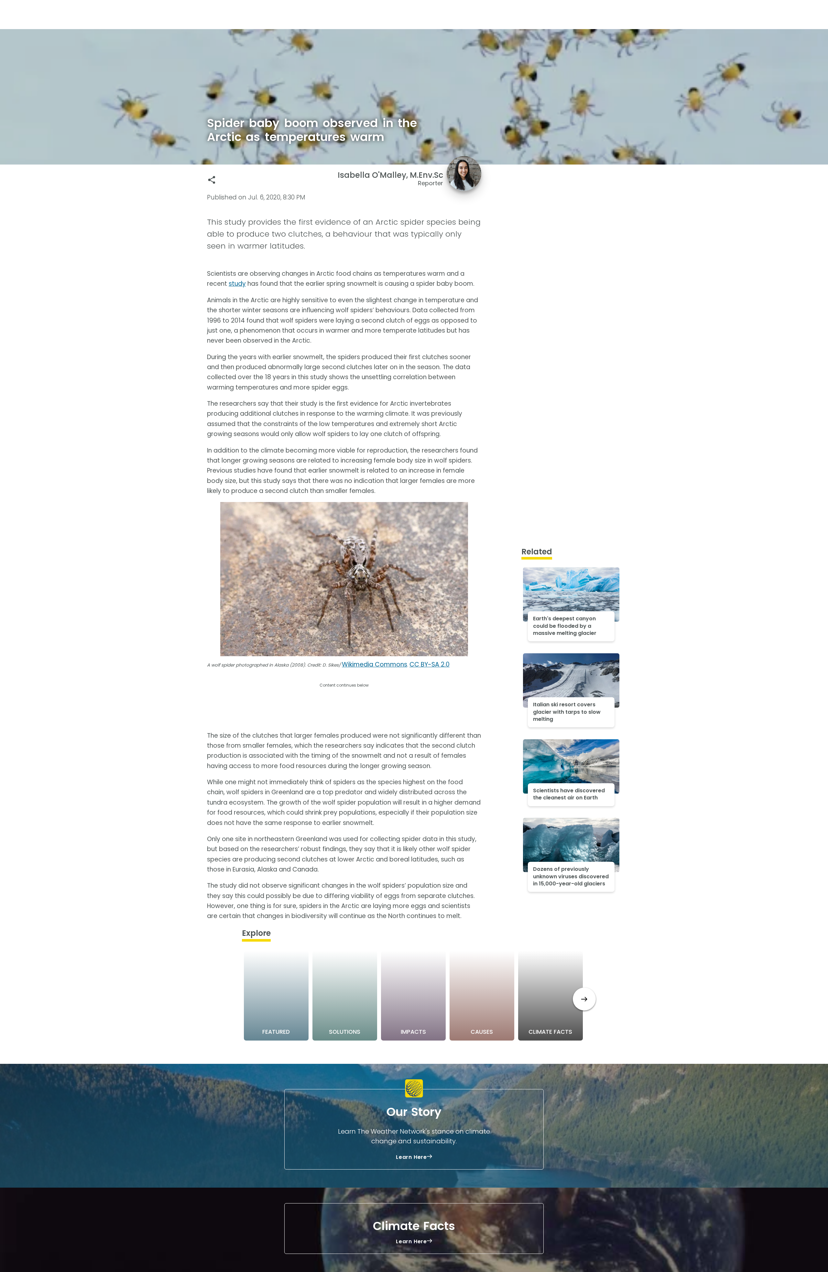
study (237, 283)
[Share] (211, 180)
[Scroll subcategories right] (584, 999)
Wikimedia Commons (374, 664)
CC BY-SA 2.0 (429, 664)
